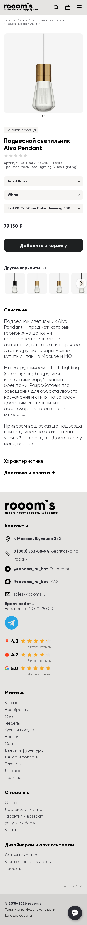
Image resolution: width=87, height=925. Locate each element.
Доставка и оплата (23, 809)
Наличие (13, 777)
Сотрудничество (21, 855)
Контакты (13, 829)
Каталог (10, 20)
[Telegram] (11, 623)
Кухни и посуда (19, 729)
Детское (13, 770)
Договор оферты (18, 915)
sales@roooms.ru (30, 594)
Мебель (12, 723)
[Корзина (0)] (67, 7)
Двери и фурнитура (24, 750)
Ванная (12, 736)
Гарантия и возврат (24, 816)
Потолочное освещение (48, 20)
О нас (11, 802)
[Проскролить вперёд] (81, 283)
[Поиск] (56, 7)
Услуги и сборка (21, 823)
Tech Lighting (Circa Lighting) (53, 167)
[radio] (6, 156)
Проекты (13, 868)
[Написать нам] (75, 913)
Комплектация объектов (28, 861)
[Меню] (79, 7)
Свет (23, 20)
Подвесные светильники (23, 23)
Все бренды (16, 709)
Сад (9, 743)
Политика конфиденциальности (30, 909)
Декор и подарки (21, 757)
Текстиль (13, 763)
